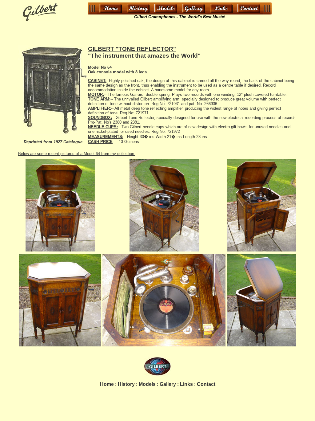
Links (186, 384)
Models (147, 384)
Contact (206, 384)
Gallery (168, 384)
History (126, 384)
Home (107, 384)
